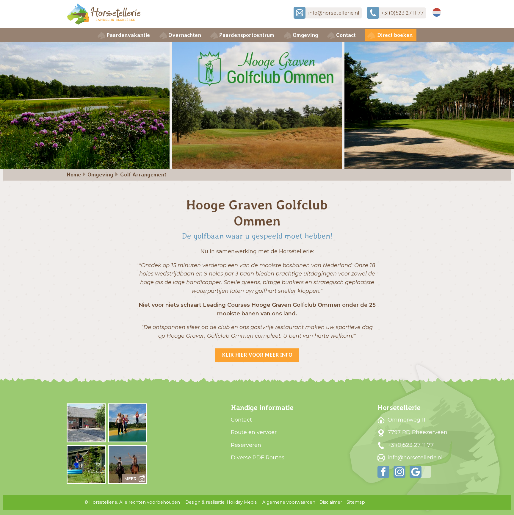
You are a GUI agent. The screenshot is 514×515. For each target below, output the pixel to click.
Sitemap (356, 502)
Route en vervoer (254, 432)
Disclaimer (330, 502)
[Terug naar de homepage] (104, 14)
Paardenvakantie (128, 35)
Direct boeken (395, 35)
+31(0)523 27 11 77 (410, 445)
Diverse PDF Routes (257, 457)
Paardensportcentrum (246, 35)
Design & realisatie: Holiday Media (221, 502)
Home (74, 174)
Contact (346, 35)
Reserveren (246, 445)
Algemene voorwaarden (288, 502)
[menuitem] (126, 35)
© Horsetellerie (132, 502)
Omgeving (305, 35)
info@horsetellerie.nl (414, 457)
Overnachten (184, 35)
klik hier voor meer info (257, 355)
